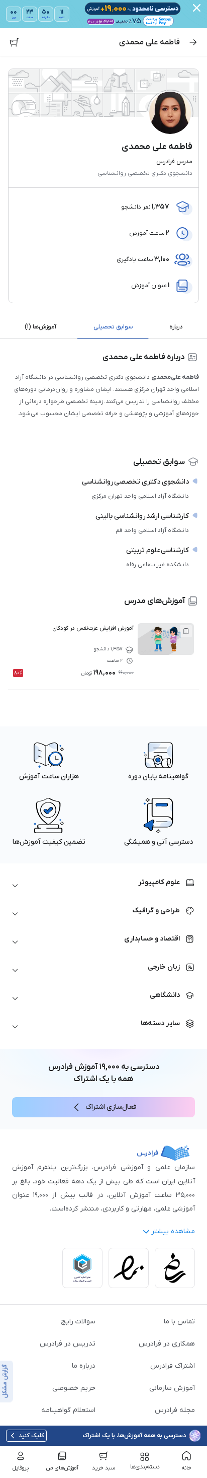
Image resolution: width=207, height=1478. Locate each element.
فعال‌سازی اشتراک (111, 1107)
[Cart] (14, 42)
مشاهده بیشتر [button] (173, 1231)
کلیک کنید (31, 1436)
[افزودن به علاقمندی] (186, 631)
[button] (103, 886)
